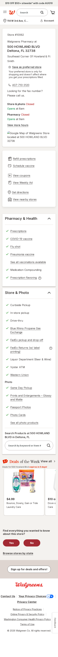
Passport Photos (20, 407)
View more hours (17, 125)
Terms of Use (27, 624)
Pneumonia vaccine (22, 254)
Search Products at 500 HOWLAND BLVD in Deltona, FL (27, 435)
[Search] (44, 12)
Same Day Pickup (21, 387)
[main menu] (4, 12)
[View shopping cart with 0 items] (52, 12)
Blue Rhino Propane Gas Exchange (25, 330)
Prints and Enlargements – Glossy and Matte (30, 397)
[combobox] (28, 12)
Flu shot (15, 246)
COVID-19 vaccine (21, 238)
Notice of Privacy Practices (27, 609)
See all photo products (24, 423)
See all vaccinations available (28, 262)
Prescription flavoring (23, 278)
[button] (47, 20)
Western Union (19, 374)
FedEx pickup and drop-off (26, 340)
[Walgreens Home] (12, 12)
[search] (49, 445)
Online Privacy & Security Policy (27, 614)
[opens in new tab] (29, 137)
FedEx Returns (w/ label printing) (25, 350)
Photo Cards (18, 415)
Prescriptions (18, 231)
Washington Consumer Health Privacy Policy (27, 619)
